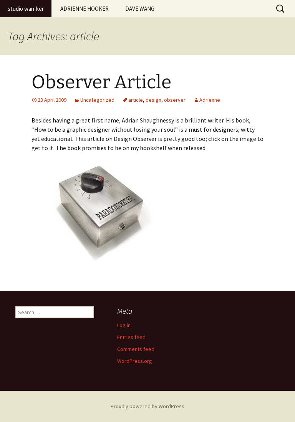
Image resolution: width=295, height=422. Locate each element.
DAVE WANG (139, 8)
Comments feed (135, 349)
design (153, 99)
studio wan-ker (26, 8)
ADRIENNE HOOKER (84, 8)
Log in (124, 325)
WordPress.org (134, 360)
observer (175, 99)
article (135, 99)
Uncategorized (97, 99)
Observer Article (101, 82)
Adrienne (209, 99)
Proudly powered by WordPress (147, 406)
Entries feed (131, 337)
